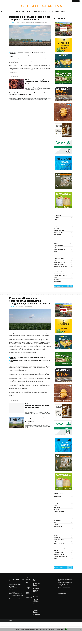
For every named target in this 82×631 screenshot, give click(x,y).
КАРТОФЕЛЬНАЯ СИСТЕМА (41, 6)
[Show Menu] (1, 11)
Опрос (55, 247)
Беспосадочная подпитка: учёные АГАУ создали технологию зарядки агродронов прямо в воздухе (38, 419)
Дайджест (56, 228)
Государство (57, 226)
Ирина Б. (12, 22)
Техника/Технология (59, 273)
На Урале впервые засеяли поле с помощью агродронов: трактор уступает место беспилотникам (37, 405)
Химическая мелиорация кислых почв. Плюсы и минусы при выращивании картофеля (28, 58)
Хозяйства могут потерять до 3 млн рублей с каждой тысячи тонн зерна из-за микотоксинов (65, 589)
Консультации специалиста (60, 236)
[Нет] (80, 629)
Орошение (43, 11)
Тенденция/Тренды (38, 22)
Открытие (56, 253)
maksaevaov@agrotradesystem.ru (15, 593)
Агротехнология (36, 11)
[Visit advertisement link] (63, 45)
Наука (55, 241)
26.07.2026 (11, 96)
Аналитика (57, 11)
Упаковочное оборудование (60, 275)
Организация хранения (59, 249)
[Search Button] (69, 1)
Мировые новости (58, 238)
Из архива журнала (58, 232)
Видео (23, 11)
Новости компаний (58, 245)
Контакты (63, 11)
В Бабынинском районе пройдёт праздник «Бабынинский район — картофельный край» (38, 81)
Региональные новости (29, 22)
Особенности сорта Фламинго (16, 363)
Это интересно (57, 281)
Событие (56, 268)
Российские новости (59, 264)
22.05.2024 (18, 22)
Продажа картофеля (59, 258)
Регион (55, 260)
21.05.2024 (18, 306)
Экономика (50, 11)
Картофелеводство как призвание (65, 582)
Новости (28, 11)
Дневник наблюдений (59, 230)
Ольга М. (12, 306)
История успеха (57, 234)
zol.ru (15, 72)
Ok (65, 629)
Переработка (57, 256)
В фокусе (56, 221)
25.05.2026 (27, 423)
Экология (56, 277)
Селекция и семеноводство (60, 266)
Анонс (55, 219)
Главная (18, 11)
